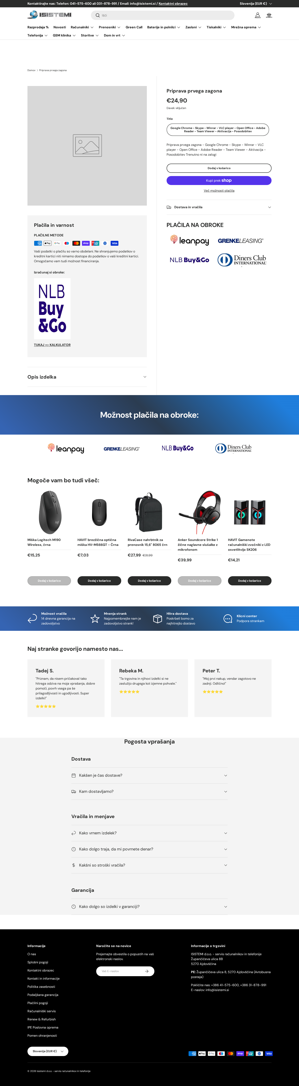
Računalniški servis (41, 1011)
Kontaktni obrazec (40, 970)
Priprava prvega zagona (53, 70)
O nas (31, 954)
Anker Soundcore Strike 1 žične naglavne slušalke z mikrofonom (198, 545)
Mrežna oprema (243, 27)
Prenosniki (107, 27)
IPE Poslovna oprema (42, 1027)
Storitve (87, 35)
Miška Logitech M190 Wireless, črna (44, 542)
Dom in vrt (112, 35)
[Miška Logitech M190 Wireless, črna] (49, 512)
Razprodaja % (38, 27)
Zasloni (191, 27)
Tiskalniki (214, 27)
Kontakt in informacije (43, 978)
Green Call (134, 27)
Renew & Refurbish (41, 1019)
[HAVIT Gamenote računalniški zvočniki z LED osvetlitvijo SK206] (250, 512)
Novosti (59, 27)
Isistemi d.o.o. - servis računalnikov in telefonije (64, 1071)
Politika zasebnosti (41, 987)
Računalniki (80, 27)
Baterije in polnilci (161, 27)
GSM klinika (62, 35)
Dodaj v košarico (219, 168)
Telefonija (35, 35)
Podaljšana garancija (42, 995)
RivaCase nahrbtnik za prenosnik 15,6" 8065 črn (147, 542)
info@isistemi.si (217, 990)
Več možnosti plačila (219, 190)
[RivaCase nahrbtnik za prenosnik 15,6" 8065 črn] (149, 512)
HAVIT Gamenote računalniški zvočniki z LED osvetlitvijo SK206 (249, 545)
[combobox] (163, 15)
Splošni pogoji (37, 962)
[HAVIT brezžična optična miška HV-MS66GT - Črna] (99, 512)
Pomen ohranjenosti (42, 1035)
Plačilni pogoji (37, 1003)
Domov (31, 70)
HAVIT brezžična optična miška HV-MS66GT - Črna (97, 542)
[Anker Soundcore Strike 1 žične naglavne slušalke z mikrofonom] (199, 512)
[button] (269, 15)
